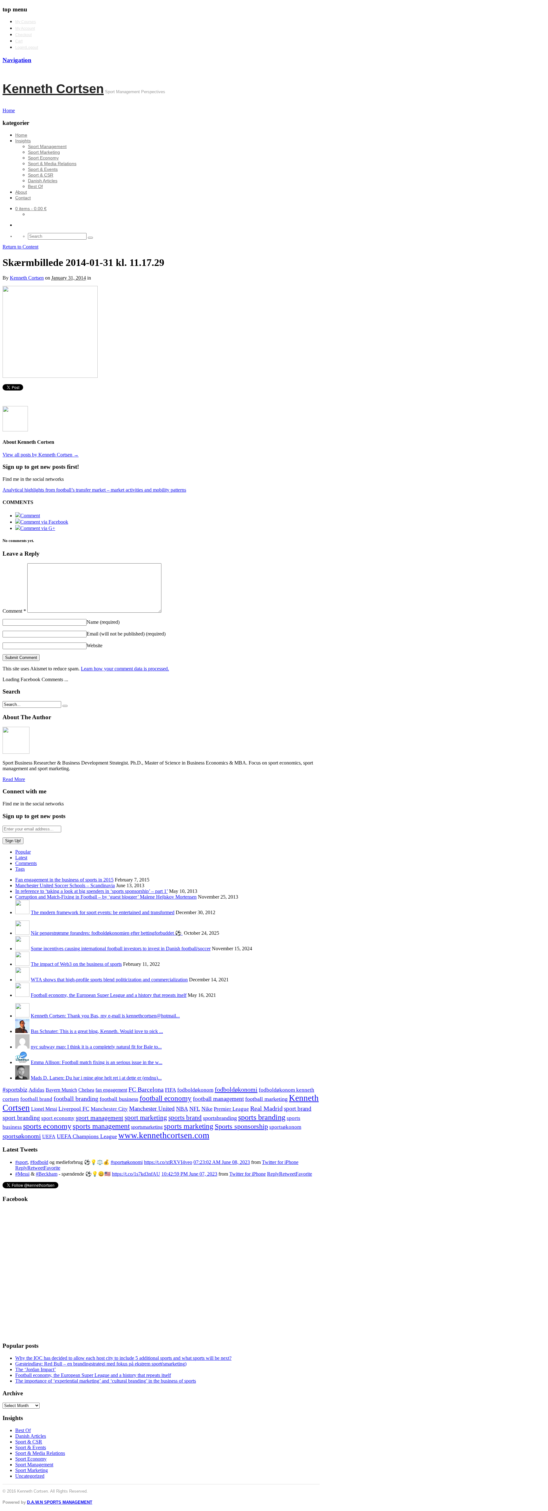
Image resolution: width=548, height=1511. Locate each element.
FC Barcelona (146, 1089)
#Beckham (46, 1174)
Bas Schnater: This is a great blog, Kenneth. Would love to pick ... (97, 1031)
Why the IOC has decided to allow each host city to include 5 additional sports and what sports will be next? (123, 1358)
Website (94, 645)
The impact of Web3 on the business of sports (76, 964)
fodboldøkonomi (236, 1089)
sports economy (47, 1126)
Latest (21, 857)
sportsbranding (220, 1118)
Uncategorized (29, 1476)
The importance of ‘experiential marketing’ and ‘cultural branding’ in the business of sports (105, 1381)
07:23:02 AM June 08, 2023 (221, 1162)
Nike (206, 1109)
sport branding (21, 1117)
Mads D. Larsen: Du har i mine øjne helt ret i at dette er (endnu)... (96, 1078)
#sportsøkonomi (127, 1162)
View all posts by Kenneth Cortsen (41, 454)
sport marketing (146, 1117)
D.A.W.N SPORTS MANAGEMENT (59, 1502)
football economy (166, 1098)
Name (103, 622)
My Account (25, 28)
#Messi (22, 1174)
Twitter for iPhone (280, 1162)
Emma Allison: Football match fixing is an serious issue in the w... (96, 1062)
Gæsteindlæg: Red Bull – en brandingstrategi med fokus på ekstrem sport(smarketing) (100, 1363)
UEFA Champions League (87, 1136)
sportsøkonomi (22, 1136)
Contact (23, 197)
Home (21, 135)
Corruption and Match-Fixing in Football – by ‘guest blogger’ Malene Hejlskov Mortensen (106, 897)
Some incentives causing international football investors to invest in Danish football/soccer (121, 948)
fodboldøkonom (195, 1090)
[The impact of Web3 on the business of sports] (22, 964)
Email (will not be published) (126, 633)
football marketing (266, 1099)
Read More (14, 779)
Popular (23, 852)
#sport (21, 1162)
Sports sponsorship (241, 1126)
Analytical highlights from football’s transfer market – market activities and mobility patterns (94, 490)
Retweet (35, 1168)
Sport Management (47, 146)
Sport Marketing (44, 152)
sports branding (261, 1117)
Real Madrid (266, 1108)
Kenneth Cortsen (53, 89)
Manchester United (152, 1108)
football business (119, 1099)
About (21, 192)
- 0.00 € (31, 208)
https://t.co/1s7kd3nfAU (136, 1174)
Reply (21, 1168)
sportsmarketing (147, 1127)
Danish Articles (42, 180)
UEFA (48, 1137)
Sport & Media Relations (52, 163)
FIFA (170, 1090)
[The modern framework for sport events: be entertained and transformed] (22, 912)
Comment (14, 611)
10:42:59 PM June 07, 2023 (189, 1174)
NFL (194, 1109)
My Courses (25, 22)
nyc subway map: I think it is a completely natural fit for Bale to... (96, 1046)
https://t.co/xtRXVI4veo (168, 1162)
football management (218, 1098)
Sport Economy (43, 157)
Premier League (231, 1109)
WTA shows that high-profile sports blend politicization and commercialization (109, 979)
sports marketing (188, 1126)
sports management (101, 1126)
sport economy (58, 1118)
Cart (19, 41)
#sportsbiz (15, 1089)
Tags (20, 869)
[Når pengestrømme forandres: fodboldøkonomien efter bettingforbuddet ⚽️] (22, 933)
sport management (99, 1117)
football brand (36, 1099)
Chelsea (86, 1090)
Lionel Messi (44, 1109)
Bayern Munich (61, 1090)
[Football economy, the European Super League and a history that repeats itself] (22, 995)
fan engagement (111, 1090)
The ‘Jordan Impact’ (35, 1369)
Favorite (52, 1168)
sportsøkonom (285, 1127)
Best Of (35, 186)
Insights (23, 140)
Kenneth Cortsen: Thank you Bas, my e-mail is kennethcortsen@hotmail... (105, 1015)
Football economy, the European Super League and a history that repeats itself (108, 995)
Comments (26, 863)
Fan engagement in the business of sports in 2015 (64, 879)
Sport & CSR (40, 175)
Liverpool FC (73, 1109)
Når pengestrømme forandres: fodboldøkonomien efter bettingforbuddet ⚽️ (107, 933)
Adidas (36, 1090)
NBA (182, 1109)
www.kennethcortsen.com (163, 1135)
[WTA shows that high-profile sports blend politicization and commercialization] (22, 979)
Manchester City (109, 1109)
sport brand (297, 1108)
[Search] (90, 238)
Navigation (17, 60)
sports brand (185, 1117)
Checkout (23, 35)
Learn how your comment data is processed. (125, 668)
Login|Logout (26, 47)
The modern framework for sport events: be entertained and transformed (102, 912)
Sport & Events (43, 169)
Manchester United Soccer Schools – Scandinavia (65, 885)
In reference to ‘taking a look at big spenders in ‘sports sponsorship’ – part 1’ (91, 891)
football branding (76, 1098)
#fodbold (39, 1162)
